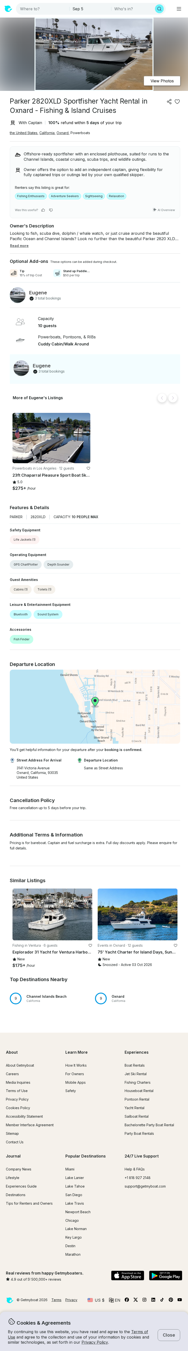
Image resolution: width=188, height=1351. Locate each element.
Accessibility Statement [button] (24, 1116)
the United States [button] (23, 133)
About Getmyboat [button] (20, 1065)
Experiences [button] (137, 1052)
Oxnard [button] (63, 133)
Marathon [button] (73, 1254)
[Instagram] (144, 1300)
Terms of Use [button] (17, 1091)
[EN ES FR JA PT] (114, 1300)
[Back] (162, 398)
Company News (18, 1169)
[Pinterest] (170, 1300)
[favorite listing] (177, 102)
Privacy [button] (71, 1300)
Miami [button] (69, 1169)
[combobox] (43, 8)
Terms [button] (56, 1300)
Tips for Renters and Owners (29, 1203)
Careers (12, 1074)
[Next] (172, 398)
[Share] (169, 102)
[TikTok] (162, 1300)
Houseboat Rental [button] (139, 1091)
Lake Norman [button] (76, 1229)
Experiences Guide (21, 1186)
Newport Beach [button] (78, 1212)
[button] (51, 438)
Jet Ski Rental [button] (136, 1074)
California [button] (47, 133)
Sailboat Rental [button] (137, 1116)
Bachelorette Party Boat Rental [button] (149, 1125)
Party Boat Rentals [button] (139, 1133)
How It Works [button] (76, 1065)
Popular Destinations (85, 1156)
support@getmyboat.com (145, 1186)
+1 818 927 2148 (138, 1178)
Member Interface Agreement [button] (30, 1125)
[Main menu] (179, 9)
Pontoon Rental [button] (137, 1099)
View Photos (162, 80)
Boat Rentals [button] (135, 1065)
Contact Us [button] (15, 1142)
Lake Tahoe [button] (75, 1186)
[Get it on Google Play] (165, 1276)
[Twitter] (135, 1300)
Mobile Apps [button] (75, 1082)
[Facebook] (126, 1300)
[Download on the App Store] (127, 1276)
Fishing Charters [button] (138, 1082)
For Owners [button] (74, 1074)
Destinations (15, 1195)
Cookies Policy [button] (18, 1108)
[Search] (159, 8)
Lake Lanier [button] (74, 1178)
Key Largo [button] (73, 1237)
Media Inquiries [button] (18, 1082)
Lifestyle (12, 1178)
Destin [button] (70, 1246)
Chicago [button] (72, 1220)
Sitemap (12, 1133)
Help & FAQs (135, 1169)
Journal (13, 1156)
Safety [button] (70, 1091)
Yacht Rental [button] (134, 1108)
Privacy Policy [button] (95, 1342)
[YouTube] (179, 1300)
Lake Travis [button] (74, 1203)
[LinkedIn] (153, 1300)
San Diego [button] (73, 1195)
